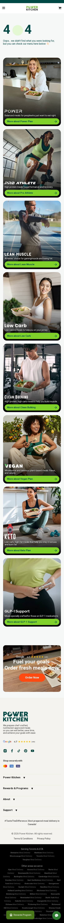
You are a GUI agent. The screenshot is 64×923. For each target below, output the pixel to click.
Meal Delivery (20, 853)
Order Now (32, 677)
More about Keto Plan (19, 550)
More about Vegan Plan (20, 479)
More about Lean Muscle (20, 264)
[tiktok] (19, 751)
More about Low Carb (19, 336)
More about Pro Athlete (20, 193)
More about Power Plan (20, 121)
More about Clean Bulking (21, 407)
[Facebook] (12, 751)
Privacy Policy (43, 838)
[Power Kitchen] (32, 716)
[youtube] (32, 751)
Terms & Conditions (23, 838)
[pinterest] (26, 751)
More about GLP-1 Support (22, 622)
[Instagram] (5, 751)
